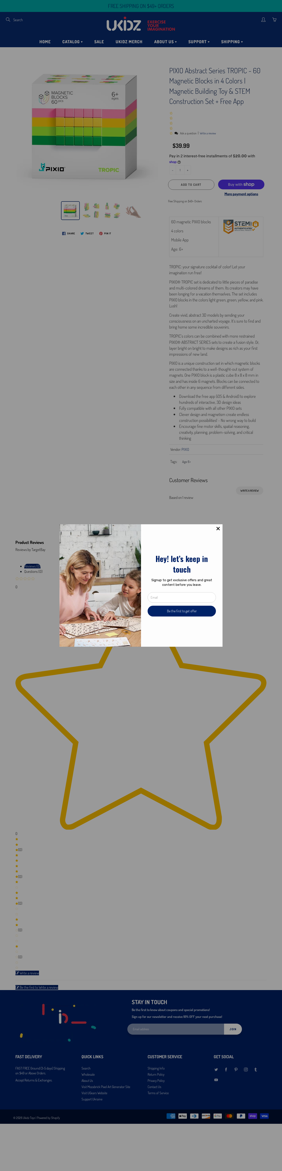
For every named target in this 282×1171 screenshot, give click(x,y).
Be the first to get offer (182, 611)
